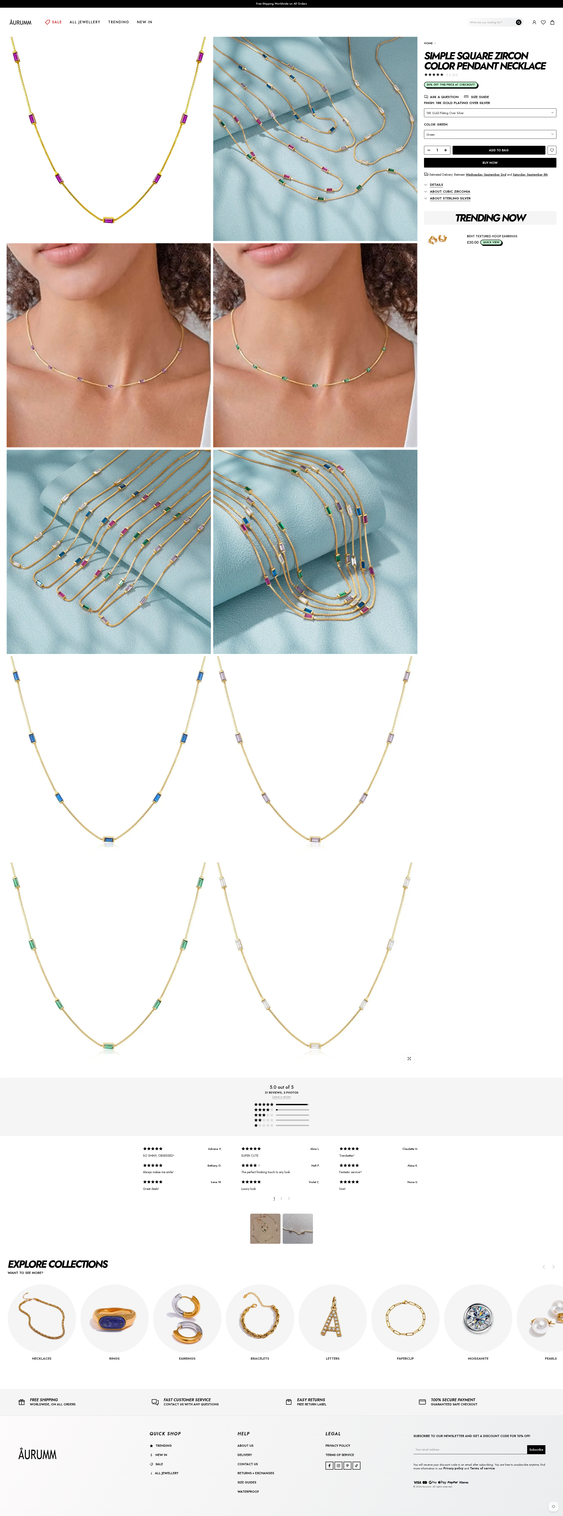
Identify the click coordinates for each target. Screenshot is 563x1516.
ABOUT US (245, 1445)
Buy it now (490, 163)
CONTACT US (248, 1464)
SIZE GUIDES (247, 1482)
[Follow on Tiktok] (356, 1466)
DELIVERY (245, 1455)
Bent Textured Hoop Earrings (492, 236)
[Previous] (544, 1266)
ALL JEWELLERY (85, 22)
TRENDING (118, 22)
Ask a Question (444, 97)
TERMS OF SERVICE (339, 1455)
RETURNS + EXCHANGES (256, 1473)
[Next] (553, 1266)
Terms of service (482, 1468)
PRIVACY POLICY (337, 1445)
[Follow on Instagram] (338, 1466)
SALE (57, 22)
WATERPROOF (248, 1491)
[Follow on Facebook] (329, 1466)
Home (428, 43)
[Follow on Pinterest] (347, 1466)
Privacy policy (453, 1468)
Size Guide (480, 97)
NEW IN (144, 22)
